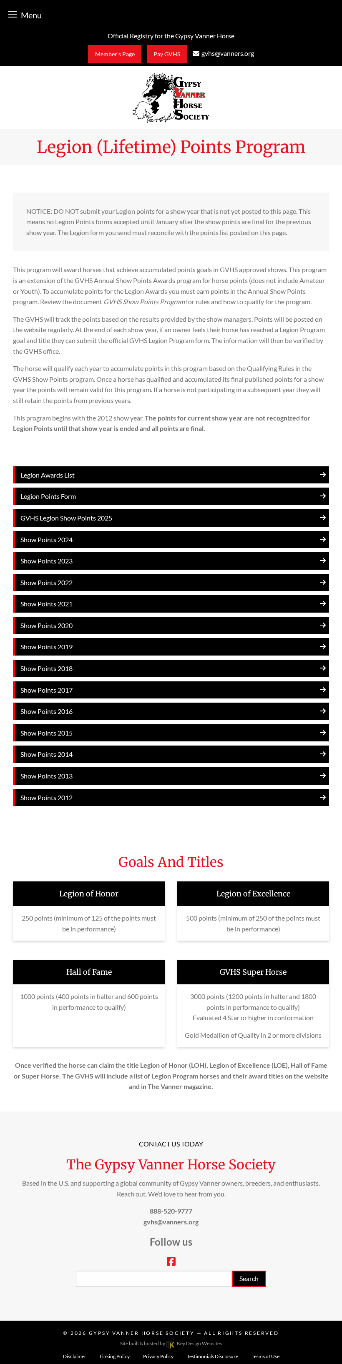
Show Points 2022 (46, 582)
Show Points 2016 (46, 711)
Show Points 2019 (46, 647)
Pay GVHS (166, 54)
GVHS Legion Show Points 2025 (66, 518)
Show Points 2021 (46, 604)
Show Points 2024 (46, 539)
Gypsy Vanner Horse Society (143, 1333)
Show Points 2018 (46, 668)
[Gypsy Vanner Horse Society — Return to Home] (171, 97)
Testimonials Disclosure (212, 1356)
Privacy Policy (158, 1356)
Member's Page (115, 54)
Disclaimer (74, 1356)
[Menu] (12, 14)
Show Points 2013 (46, 776)
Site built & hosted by (170, 1343)
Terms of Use (265, 1356)
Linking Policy (115, 1356)
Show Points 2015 (46, 733)
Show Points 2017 (46, 690)
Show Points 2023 (46, 561)
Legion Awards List (47, 475)
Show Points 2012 (46, 797)
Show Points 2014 (46, 754)
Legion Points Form (48, 496)
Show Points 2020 (46, 625)
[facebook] (171, 1262)
